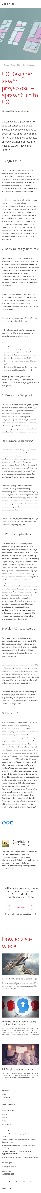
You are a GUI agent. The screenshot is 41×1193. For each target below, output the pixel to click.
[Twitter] (8, 822)
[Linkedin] (11, 822)
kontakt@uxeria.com (9, 1166)
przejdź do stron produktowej (20, 914)
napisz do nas (20, 907)
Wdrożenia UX (6, 1124)
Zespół (4, 1094)
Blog (19, 65)
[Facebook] (4, 822)
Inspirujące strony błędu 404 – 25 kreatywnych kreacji (20, 1157)
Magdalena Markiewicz (21, 843)
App (3, 1101)
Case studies (6, 1097)
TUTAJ (26, 552)
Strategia (5, 1114)
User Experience (29, 65)
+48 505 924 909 (8, 1174)
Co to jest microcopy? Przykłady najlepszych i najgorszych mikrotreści (17, 1152)
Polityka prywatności (9, 1104)
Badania (4, 1117)
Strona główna (9, 65)
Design (4, 1121)
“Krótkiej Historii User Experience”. (23, 807)
